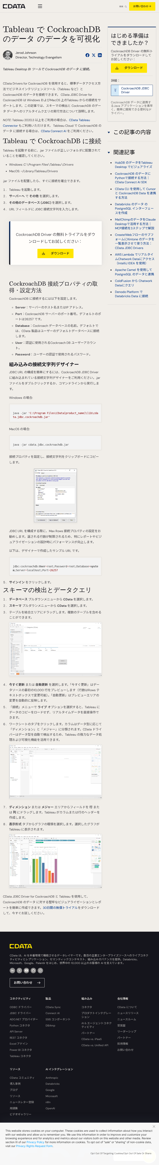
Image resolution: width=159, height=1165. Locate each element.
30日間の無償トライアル (60, 908)
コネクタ (86, 1007)
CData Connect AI (53, 131)
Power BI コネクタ (21, 1050)
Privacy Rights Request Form (34, 1146)
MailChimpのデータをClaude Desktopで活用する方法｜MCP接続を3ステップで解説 (135, 223)
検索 (121, 6)
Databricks (53, 1083)
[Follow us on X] (94, 55)
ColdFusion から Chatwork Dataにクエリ (133, 283)
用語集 (14, 1108)
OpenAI (50, 1108)
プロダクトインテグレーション (96, 1015)
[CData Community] (40, 970)
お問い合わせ (140, 6)
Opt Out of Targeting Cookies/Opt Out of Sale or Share (121, 1153)
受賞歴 (121, 1025)
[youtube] (26, 970)
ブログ (14, 1090)
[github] (33, 970)
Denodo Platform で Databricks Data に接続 (131, 294)
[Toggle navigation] (39, 6)
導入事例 (15, 1083)
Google (50, 1090)
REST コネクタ (18, 1037)
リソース (15, 1096)
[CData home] (17, 6)
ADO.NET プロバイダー (24, 1019)
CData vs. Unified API (94, 1045)
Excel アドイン (19, 1043)
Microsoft (52, 1096)
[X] (19, 970)
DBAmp (50, 1025)
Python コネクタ (20, 1025)
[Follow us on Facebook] (87, 55)
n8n (48, 1102)
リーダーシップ (126, 1031)
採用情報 (122, 1043)
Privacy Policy (35, 1142)
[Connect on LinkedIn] (100, 55)
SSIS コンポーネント (58, 1019)
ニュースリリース (128, 1013)
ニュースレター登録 (22, 1102)
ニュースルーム (126, 1019)
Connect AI (53, 1013)
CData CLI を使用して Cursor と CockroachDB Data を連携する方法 (135, 193)
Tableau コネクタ (20, 1056)
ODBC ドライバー (21, 1007)
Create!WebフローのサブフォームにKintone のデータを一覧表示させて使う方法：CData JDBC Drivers (134, 241)
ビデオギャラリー (20, 1114)
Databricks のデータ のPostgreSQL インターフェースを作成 (134, 208)
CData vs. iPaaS (91, 1039)
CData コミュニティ (22, 1077)
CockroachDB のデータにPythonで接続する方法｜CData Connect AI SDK (133, 178)
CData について (127, 1007)
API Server (16, 1031)
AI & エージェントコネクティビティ (96, 1025)
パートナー (88, 1033)
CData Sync (53, 1007)
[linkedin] (12, 970)
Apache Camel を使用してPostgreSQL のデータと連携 (134, 272)
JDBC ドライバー (20, 1013)
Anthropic (52, 1077)
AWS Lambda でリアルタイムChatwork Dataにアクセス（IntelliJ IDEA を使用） (135, 259)
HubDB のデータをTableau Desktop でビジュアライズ (133, 165)
